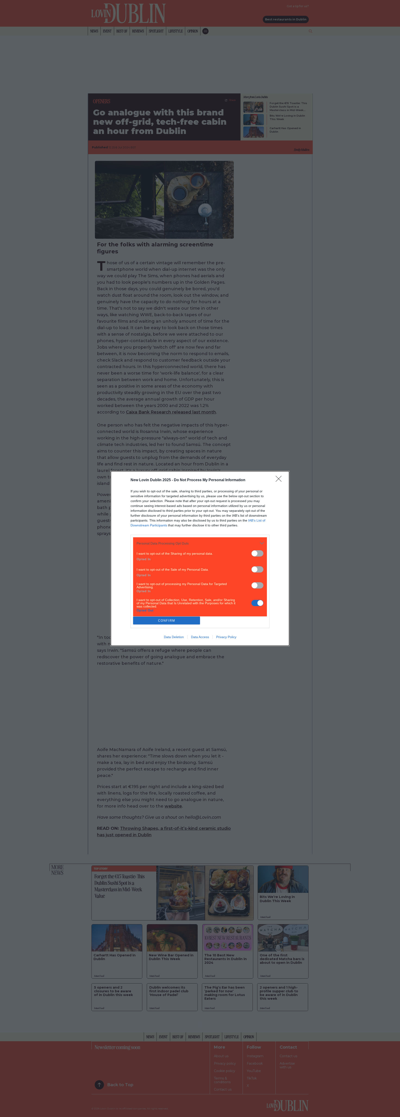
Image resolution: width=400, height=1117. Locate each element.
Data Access (200, 637)
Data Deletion (174, 637)
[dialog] (200, 558)
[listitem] (200, 543)
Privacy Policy (226, 637)
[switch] (257, 553)
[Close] (280, 480)
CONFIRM (166, 620)
